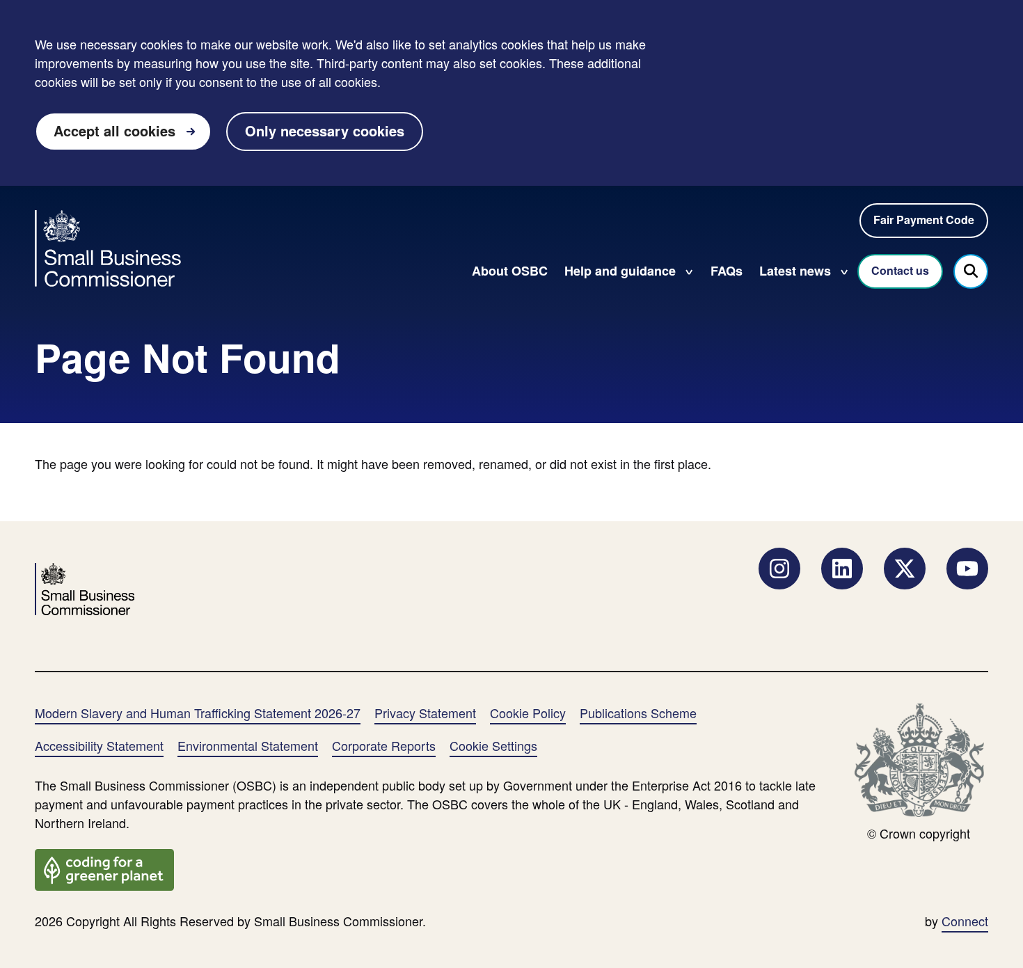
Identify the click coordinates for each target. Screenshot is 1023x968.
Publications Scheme (638, 713)
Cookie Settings (493, 745)
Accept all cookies (114, 130)
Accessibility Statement (99, 745)
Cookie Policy (528, 713)
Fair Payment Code (923, 220)
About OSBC (510, 271)
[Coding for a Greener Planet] (104, 868)
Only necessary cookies (324, 130)
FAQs (727, 271)
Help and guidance (620, 271)
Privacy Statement (425, 713)
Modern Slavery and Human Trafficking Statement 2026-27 (197, 713)
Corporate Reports (384, 745)
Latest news (795, 271)
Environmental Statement (247, 745)
